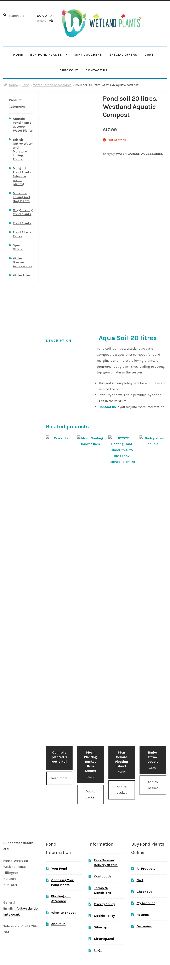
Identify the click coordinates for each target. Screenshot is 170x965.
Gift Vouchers (88, 54)
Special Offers (123, 54)
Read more (59, 778)
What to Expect (63, 913)
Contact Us (96, 70)
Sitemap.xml (104, 939)
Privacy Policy (104, 904)
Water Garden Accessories (52, 85)
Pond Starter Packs (23, 234)
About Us (58, 924)
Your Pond (59, 868)
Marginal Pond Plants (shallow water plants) (22, 176)
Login (98, 950)
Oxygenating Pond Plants (23, 212)
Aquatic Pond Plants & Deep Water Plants (23, 124)
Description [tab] (58, 340)
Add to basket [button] (90, 794)
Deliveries (144, 926)
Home (18, 54)
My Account (146, 903)
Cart (149, 54)
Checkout (69, 70)
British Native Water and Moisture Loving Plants (23, 149)
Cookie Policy (104, 916)
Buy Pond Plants (46, 54)
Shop (25, 85)
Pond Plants (22, 223)
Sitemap (100, 927)
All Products (146, 868)
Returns (143, 915)
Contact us (107, 407)
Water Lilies (22, 275)
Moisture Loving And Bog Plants (21, 197)
